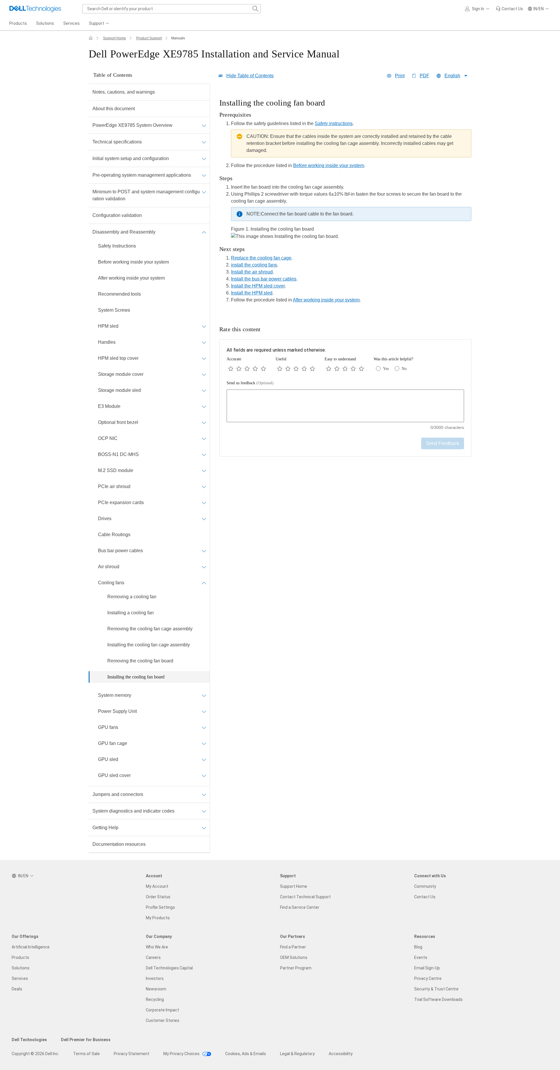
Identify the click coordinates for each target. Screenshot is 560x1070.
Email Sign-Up (427, 968)
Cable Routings (114, 534)
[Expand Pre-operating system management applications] (204, 175)
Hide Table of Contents (250, 75)
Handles (107, 342)
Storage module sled (119, 390)
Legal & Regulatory (297, 1053)
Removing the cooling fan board (140, 660)
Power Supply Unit (117, 711)
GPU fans (108, 727)
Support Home (114, 38)
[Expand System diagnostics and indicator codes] (204, 811)
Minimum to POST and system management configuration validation (146, 195)
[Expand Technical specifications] (204, 141)
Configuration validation (117, 215)
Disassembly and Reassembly (123, 231)
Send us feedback (250, 383)
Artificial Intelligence (31, 947)
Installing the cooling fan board (135, 676)
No (404, 368)
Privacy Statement (131, 1053)
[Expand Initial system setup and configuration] (204, 158)
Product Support (149, 38)
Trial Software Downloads (438, 999)
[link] (509, 9)
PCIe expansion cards (121, 502)
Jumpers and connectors (117, 794)
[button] (478, 9)
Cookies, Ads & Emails (245, 1053)
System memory (114, 695)
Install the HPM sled (251, 292)
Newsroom (156, 989)
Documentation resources (119, 844)
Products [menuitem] (18, 23)
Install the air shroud (252, 271)
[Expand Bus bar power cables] (204, 550)
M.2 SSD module (115, 470)
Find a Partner (293, 947)
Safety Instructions (117, 245)
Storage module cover (121, 374)
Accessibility (341, 1053)
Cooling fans (111, 582)
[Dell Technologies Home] (35, 9)
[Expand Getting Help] (204, 827)
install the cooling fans (254, 264)
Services (20, 978)
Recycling (155, 999)
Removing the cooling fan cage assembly (149, 628)
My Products (158, 917)
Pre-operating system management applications (141, 175)
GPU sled (108, 759)
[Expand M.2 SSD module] (204, 470)
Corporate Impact (162, 1010)
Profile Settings (160, 907)
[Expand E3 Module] (204, 406)
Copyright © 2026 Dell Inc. (35, 1053)
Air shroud (108, 566)
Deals (17, 989)
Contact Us (424, 896)
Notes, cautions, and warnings (123, 92)
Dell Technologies (29, 1039)
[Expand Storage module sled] (204, 390)
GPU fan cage (112, 743)
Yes (386, 368)
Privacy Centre (428, 978)
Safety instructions (334, 123)
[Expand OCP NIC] (204, 438)
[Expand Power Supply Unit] (204, 711)
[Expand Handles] (204, 342)
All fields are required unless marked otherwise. (276, 350)
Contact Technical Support (305, 896)
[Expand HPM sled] (204, 326)
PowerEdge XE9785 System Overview (132, 125)
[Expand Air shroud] (204, 566)
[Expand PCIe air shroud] (204, 486)
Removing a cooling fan (131, 596)
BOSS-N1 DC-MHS (118, 454)
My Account (157, 886)
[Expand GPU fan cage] (204, 743)
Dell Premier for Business (86, 1039)
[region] (345, 202)
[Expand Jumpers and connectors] (204, 794)
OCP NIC (108, 438)
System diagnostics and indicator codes (133, 810)
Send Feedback (442, 443)
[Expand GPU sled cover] (204, 775)
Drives (104, 518)
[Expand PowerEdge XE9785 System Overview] (204, 125)
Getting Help (105, 827)
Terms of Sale (86, 1053)
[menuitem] (99, 23)
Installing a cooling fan (130, 612)
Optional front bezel (118, 422)
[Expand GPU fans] (204, 727)
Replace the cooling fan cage (261, 257)
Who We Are (157, 947)
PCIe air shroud (114, 486)
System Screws (114, 310)
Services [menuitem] (71, 23)
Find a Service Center (299, 907)
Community (425, 886)
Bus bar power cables (120, 550)
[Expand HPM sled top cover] (204, 358)
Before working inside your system (133, 261)
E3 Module (109, 406)
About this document (113, 108)
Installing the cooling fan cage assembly (148, 644)
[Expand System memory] (204, 695)
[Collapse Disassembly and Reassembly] (204, 232)
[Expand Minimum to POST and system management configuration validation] (204, 191)
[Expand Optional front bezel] (204, 422)
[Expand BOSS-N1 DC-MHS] (204, 454)
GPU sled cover (114, 775)
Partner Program (296, 968)
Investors (155, 978)
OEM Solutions (293, 957)
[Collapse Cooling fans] (204, 582)
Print (400, 75)
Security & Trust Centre (436, 989)
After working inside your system (131, 278)
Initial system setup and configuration (130, 158)
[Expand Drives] (204, 518)
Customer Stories (162, 1020)
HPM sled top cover (118, 358)
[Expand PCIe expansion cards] (204, 502)
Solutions (20, 968)
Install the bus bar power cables (263, 278)
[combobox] (171, 8)
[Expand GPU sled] (204, 759)
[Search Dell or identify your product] (255, 8)
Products (20, 957)
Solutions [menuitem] (45, 23)
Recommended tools (119, 294)
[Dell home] (91, 38)
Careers (153, 957)
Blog (418, 947)
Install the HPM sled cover (258, 285)
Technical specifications (117, 141)
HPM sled (108, 326)
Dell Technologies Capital (169, 968)
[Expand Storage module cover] (204, 374)
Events (420, 957)
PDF (424, 75)
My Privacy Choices (181, 1053)
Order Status (158, 896)
